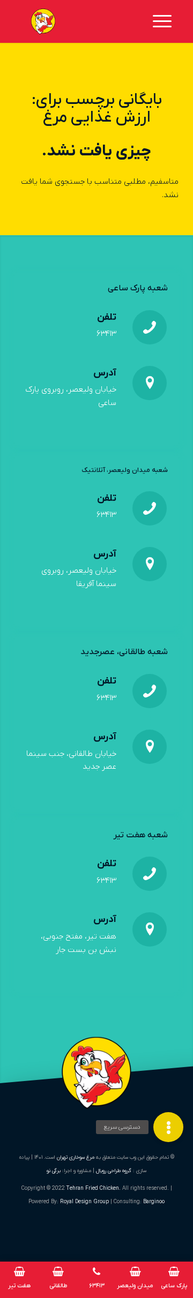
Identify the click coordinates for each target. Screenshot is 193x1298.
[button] (168, 1127)
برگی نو (54, 1170)
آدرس (104, 373)
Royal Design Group (85, 1201)
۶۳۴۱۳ (106, 333)
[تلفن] (149, 327)
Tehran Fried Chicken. (93, 1188)
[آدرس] (149, 383)
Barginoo (154, 1201)
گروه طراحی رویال (113, 1170)
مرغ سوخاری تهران (75, 1157)
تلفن (106, 317)
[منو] (166, 21)
